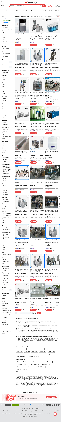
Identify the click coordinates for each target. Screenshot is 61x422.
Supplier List (10, 12)
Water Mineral (34, 351)
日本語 (47, 413)
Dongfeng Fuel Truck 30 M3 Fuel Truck (52, 299)
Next (39, 313)
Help (29, 408)
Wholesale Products (28, 410)
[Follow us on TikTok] (49, 404)
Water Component (33, 354)
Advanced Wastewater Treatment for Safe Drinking (22, 299)
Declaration (31, 416)
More (17, 371)
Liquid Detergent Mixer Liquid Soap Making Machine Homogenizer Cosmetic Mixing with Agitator (51, 241)
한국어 (43, 413)
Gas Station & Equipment (6, 328)
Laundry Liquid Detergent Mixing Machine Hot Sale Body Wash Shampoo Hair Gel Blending (36, 64)
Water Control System (21, 356)
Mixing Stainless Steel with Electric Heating (51, 270)
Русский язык (23, 413)
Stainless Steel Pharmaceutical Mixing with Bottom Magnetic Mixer (37, 181)
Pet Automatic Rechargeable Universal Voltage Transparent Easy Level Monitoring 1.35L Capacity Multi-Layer (52, 35)
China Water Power (30, 349)
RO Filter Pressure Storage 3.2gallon (52, 152)
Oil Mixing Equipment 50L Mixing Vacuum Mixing (37, 211)
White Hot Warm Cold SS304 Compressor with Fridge (21, 64)
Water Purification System (33, 356)
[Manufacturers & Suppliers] (31, 2)
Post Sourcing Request (51, 397)
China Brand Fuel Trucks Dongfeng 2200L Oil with (51, 94)
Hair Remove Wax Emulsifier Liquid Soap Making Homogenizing (51, 181)
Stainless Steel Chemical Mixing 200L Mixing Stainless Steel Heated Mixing (21, 270)
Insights (33, 411)
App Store (8, 404)
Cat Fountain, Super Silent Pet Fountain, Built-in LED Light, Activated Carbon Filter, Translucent (37, 94)
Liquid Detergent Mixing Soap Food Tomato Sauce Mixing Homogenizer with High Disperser (36, 270)
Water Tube (19, 354)
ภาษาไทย (53, 413)
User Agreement (25, 416)
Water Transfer (42, 351)
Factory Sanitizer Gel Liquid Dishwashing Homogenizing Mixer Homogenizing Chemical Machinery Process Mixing (21, 211)
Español (9, 413)
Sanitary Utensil (5, 324)
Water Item (39, 8)
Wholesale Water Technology (46, 361)
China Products (9, 410)
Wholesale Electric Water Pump (22, 364)
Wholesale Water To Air (34, 361)
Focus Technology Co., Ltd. (31, 417)
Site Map (33, 408)
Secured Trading (18, 12)
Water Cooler (40, 349)
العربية (40, 413)
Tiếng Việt (27, 414)
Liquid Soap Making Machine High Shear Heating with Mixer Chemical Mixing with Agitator (21, 241)
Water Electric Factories (40, 366)
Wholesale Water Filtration (21, 361)
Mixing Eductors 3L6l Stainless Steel (21, 181)
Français (18, 413)
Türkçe (57, 413)
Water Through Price (35, 364)
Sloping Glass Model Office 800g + (21, 34)
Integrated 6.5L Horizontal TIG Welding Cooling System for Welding (52, 123)
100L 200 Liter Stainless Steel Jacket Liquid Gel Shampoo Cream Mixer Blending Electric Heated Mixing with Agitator (21, 94)
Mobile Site (37, 408)
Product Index (28, 411)
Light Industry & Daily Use (6, 331)
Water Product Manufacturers (20, 8)
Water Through (28, 8)
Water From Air (34, 8)
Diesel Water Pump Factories (22, 369)
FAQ (27, 408)
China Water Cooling (20, 349)
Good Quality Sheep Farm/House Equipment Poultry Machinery (21, 153)
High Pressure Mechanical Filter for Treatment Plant (21, 123)
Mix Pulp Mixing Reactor (36, 240)
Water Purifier (4, 326)
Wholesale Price (35, 410)
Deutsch (31, 413)
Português (14, 413)
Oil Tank (25, 354)
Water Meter (4, 329)
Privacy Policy (36, 416)
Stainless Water (48, 349)
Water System (51, 351)
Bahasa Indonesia (33, 414)
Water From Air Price (46, 364)
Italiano (28, 413)
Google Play (15, 404)
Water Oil (27, 351)
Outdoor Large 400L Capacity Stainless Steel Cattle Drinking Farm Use (37, 300)
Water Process (19, 351)
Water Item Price (20, 366)
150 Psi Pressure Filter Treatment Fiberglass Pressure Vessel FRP (37, 123)
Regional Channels (55, 410)
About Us (23, 408)
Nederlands (36, 413)
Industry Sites (48, 410)
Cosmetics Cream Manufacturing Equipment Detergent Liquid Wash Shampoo (51, 211)
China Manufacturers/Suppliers (19, 410)
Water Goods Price (29, 366)
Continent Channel (42, 410)
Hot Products (4, 410)
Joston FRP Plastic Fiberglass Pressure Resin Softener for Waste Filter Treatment (37, 153)
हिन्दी (50, 413)
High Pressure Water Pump (45, 354)
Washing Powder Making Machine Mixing (51, 64)
